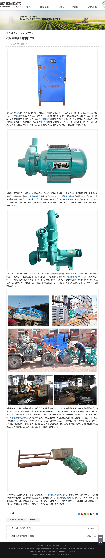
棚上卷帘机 (34, 520)
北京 (72, 555)
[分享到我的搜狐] (91, 514)
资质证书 (92, 7)
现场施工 (76, 7)
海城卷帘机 (87, 549)
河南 (65, 555)
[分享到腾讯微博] (94, 514)
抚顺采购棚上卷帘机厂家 (16, 520)
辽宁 (40, 555)
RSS (61, 545)
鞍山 (50, 555)
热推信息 (29, 33)
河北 (69, 555)
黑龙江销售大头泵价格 (25, 536)
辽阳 (47, 555)
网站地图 (55, 545)
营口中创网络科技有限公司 (65, 551)
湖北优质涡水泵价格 (24, 528)
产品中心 (60, 7)
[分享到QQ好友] (88, 514)
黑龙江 (58, 555)
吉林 (62, 555)
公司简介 (44, 7)
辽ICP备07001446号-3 (59, 549)
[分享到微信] (85, 514)
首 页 (22, 33)
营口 (43, 555)
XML (65, 545)
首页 (28, 7)
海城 (54, 555)
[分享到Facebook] (97, 514)
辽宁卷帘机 (79, 549)
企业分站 (48, 545)
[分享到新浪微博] (82, 514)
